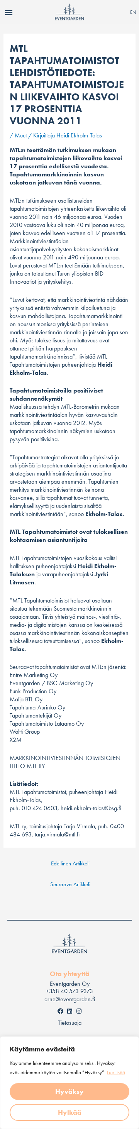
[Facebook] (60, 1011)
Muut (21, 135)
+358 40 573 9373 (69, 991)
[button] (9, 12)
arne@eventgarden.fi (69, 999)
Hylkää (69, 1112)
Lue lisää (116, 1072)
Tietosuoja (69, 1023)
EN (133, 12)
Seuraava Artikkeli (70, 884)
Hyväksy (69, 1091)
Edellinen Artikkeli (70, 863)
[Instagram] (78, 1011)
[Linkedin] (69, 1011)
